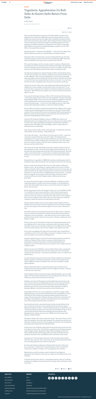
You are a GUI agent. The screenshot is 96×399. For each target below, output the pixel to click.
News (27, 377)
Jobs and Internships (10, 385)
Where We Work (9, 380)
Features (28, 380)
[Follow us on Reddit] (52, 378)
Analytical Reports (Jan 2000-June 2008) (36, 393)
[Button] (70, 28)
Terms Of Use (8, 382)
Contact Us (7, 393)
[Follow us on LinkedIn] (69, 378)
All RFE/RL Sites (9, 391)
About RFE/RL (8, 377)
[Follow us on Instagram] (56, 378)
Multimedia (29, 385)
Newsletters (29, 382)
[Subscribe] (76, 378)
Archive (26, 7)
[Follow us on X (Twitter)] (62, 378)
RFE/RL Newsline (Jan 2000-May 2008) (36, 391)
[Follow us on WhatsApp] (72, 378)
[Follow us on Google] (59, 378)
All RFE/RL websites (88, 2)
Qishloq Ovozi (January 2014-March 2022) (36, 388)
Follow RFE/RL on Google (76, 2)
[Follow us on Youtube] (49, 378)
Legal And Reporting (10, 388)
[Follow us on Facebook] (66, 378)
